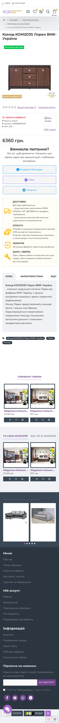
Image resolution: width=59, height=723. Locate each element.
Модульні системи (31, 20)
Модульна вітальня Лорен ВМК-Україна (16, 410)
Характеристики (31, 276)
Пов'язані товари (29, 376)
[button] (24, 543)
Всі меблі (14, 20)
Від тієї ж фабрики (43, 436)
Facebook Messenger (31, 169)
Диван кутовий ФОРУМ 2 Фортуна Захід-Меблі (16, 530)
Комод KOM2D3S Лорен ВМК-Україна (25, 338)
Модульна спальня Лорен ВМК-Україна (42, 410)
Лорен (50, 338)
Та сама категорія (15, 436)
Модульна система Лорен (18, 23)
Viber (31, 179)
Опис (9, 276)
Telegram (31, 190)
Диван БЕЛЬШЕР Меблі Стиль (43, 530)
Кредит (39, 713)
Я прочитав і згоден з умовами (28, 689)
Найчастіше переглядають (21, 496)
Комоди (7, 342)
